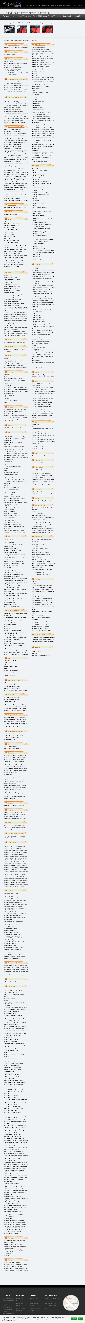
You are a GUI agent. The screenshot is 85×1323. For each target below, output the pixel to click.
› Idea (5, 470)
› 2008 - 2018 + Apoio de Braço (12, 672)
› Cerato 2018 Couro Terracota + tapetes (41, 448)
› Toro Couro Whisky (9, 511)
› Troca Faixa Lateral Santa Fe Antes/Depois (42, 351)
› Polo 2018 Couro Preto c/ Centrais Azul (15, 1103)
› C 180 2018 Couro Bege (37, 521)
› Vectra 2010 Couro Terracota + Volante (41, 157)
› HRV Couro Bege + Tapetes (38, 226)
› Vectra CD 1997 (35, 148)
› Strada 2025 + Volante (10, 504)
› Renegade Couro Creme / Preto (39, 400)
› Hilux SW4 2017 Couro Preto (12, 936)
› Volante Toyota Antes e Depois (12, 727)
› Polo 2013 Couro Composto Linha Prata (15, 1101)
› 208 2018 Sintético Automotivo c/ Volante (15, 661)
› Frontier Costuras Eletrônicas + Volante (41, 585)
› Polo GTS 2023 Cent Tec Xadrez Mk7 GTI (15, 1119)
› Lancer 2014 (34, 556)
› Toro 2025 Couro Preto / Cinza (12, 524)
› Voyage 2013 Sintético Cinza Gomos (14, 1220)
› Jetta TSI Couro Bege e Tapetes (13, 1069)
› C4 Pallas (7, 399)
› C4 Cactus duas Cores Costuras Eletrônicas (16, 389)
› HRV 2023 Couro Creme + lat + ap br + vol (42, 246)
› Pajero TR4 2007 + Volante (38, 572)
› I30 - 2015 (34, 336)
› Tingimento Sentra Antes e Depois (40, 617)
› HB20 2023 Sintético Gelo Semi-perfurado (42, 326)
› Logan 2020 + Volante (10, 791)
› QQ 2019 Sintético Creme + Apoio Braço (15, 367)
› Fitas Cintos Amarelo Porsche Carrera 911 (15, 103)
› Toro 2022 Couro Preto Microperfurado (14, 522)
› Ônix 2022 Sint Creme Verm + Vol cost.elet (42, 79)
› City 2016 (34, 190)
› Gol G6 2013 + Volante (10, 1041)
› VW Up (6, 1255)
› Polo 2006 (7, 1093)
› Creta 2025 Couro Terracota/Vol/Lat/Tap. (42, 285)
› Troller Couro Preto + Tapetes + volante (41, 415)
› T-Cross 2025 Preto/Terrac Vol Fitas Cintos (15, 1190)
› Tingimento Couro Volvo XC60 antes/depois (16, 884)
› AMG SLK (34, 509)
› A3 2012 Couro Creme (10, 227)
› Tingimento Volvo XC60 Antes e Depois (14, 882)
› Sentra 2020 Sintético (37, 615)
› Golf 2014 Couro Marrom (11, 1058)
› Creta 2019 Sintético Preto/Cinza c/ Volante (42, 272)
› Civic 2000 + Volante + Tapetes (39, 170)
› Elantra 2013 (34, 306)
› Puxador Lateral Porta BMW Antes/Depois (15, 312)
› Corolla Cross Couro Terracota (12, 915)
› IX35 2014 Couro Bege (37, 339)
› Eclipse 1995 (34, 546)
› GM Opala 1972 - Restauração (12, 148)
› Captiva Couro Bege (10, 624)
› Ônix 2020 (34, 75)
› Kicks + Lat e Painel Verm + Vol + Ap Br (41, 587)
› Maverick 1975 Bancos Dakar (12, 71)
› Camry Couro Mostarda (10, 924)
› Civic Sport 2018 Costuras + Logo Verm (41, 183)
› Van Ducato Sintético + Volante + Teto (14, 532)
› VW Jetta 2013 (8, 1252)
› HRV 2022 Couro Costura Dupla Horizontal (42, 245)
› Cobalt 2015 (7, 641)
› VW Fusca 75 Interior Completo (13, 196)
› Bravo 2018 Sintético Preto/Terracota (14, 446)
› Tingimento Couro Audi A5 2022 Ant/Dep (15, 847)
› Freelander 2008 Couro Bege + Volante (41, 475)
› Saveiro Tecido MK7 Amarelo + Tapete (14, 1127)
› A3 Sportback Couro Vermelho (12, 231)
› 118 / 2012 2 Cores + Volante (12, 279)
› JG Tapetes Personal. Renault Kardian (14, 838)
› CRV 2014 (34, 205)
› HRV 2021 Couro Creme (38, 243)
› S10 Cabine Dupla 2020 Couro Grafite (41, 112)
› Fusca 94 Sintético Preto (11, 1024)
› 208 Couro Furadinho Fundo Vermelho (41, 650)
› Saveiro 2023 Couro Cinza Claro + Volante (15, 1147)
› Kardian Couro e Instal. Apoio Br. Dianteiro (15, 779)
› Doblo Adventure (9, 463)
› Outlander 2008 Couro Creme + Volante (42, 565)
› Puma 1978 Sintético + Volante (12, 748)
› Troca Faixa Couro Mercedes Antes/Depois (16, 174)
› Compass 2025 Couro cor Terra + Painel (42, 387)
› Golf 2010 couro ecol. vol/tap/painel (14, 1054)
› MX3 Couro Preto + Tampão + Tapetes (41, 500)
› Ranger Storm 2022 (9, 597)
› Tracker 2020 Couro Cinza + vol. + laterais (42, 131)
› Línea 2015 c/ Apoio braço (11, 472)
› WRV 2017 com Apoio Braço (39, 260)
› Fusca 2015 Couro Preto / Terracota (14, 1030)
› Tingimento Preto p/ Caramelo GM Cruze (15, 178)
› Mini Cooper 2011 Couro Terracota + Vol (15, 296)
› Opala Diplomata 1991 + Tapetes (40, 86)
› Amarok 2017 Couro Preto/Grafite (13, 991)
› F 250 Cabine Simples (10, 604)
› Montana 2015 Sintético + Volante (40, 66)
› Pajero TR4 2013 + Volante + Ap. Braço (41, 574)
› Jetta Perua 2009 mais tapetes (12, 1067)
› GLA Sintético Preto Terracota (39, 515)
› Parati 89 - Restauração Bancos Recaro (15, 1121)
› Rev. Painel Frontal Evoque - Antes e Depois (43, 637)
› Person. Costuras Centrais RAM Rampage (15, 417)
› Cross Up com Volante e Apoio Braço (14, 1002)
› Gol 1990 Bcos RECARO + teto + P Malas (15, 1033)
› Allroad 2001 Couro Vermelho (12, 223)
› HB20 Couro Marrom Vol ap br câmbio (41, 325)
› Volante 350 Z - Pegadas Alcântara (40, 628)
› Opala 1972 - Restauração (38, 84)
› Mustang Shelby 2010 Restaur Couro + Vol (15, 580)
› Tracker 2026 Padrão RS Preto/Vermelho (42, 146)
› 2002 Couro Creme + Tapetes (39, 375)
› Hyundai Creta (8, 1242)
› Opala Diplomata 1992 (37, 88)
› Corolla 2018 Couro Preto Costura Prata (15, 908)
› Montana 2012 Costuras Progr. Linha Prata (42, 62)
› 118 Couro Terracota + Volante (12, 283)
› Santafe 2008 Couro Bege (38, 347)
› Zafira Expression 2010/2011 (39, 161)
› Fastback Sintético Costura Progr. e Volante (16, 457)
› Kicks (32, 608)
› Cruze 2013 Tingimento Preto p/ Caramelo (15, 650)
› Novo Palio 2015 (9, 494)
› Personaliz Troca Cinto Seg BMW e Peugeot (16, 118)
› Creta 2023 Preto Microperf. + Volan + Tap (42, 282)
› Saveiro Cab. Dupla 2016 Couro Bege (14, 1132)
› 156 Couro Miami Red (10, 214)
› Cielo (6, 358)
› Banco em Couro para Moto (12, 683)
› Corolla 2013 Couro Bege (11, 896)
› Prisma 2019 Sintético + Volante (39, 92)
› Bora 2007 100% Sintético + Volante (14, 994)
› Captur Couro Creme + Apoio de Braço (14, 759)
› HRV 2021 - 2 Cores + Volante (39, 241)
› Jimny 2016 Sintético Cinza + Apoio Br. (14, 814)
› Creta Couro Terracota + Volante (40, 297)
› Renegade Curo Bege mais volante (40, 397)
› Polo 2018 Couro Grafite (11, 1104)
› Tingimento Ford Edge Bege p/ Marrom (15, 600)
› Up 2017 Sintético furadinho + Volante (14, 1226)
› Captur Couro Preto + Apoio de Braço (14, 766)
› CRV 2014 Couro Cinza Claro (39, 207)
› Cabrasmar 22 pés (9, 54)
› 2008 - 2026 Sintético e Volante (12, 675)
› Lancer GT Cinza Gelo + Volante (40, 552)
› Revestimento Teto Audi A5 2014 (13, 170)
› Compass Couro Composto (38, 389)
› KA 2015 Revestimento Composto (13, 574)
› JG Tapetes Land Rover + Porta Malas (14, 836)
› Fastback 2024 (8, 459)
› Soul (32, 426)
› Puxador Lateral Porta (10, 311)
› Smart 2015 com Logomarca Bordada (14, 825)
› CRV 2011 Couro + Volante (38, 204)
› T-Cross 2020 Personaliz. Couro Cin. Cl (15, 1185)
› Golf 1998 (7, 1047)
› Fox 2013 (7, 1005)
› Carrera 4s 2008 (9, 703)
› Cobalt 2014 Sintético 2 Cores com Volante (16, 637)
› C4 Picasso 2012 (9, 395)
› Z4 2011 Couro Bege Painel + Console (14, 331)
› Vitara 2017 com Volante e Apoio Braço (15, 818)
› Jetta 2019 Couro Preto (10, 1073)
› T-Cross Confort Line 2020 (11, 1183)
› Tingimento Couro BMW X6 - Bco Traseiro (15, 848)
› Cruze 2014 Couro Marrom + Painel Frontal (16, 654)
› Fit (32, 209)
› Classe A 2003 (35, 511)
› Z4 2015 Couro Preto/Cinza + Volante (14, 335)
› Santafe (33, 345)
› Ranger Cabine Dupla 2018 (11, 595)
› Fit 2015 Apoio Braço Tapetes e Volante (41, 218)
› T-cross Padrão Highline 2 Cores (13, 1159)
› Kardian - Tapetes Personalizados (13, 781)
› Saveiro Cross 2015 (9, 1145)
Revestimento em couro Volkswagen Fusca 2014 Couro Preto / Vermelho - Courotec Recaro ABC (41, 16)
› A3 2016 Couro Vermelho (11, 242)
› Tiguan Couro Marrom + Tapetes (13, 1202)
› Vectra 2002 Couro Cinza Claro (39, 154)
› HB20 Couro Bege (36, 317)
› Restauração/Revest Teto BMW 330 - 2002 (16, 129)
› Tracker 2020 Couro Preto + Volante (41, 135)
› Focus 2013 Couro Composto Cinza (14, 561)
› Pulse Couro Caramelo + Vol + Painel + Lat (15, 481)
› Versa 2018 (34, 619)
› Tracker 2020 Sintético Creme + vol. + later (42, 137)
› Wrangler (34, 417)
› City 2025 (34, 198)
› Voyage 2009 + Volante (10, 1216)
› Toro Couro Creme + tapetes (12, 515)
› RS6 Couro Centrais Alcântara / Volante (15, 260)
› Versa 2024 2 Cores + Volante (39, 624)
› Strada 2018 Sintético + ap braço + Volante (16, 502)
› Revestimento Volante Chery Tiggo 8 (14, 365)
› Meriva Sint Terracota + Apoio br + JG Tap (42, 53)
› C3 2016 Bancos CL (10, 385)
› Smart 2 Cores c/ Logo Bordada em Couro (15, 827)
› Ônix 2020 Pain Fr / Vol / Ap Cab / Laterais (42, 77)
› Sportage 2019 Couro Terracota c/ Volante (42, 439)
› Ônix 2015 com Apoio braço (38, 71)
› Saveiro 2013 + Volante (10, 1144)
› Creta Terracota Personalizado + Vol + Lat (42, 304)
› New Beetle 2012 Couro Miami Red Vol (14, 1082)
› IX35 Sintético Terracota (37, 338)
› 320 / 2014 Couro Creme (11, 288)
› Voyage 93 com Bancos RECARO (13, 1215)
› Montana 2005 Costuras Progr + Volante (42, 58)
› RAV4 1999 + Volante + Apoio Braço (14, 941)
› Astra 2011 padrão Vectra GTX (12, 619)
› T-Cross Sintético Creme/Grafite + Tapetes (15, 1166)
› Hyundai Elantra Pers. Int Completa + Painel (16, 153)
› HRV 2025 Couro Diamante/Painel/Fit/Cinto (42, 252)
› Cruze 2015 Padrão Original (38, 47)
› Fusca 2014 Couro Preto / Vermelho (14, 1028)
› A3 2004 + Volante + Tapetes (12, 225)
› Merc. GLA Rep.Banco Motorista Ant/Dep (15, 721)
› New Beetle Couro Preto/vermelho (13, 1084)
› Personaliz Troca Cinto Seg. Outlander (14, 122)
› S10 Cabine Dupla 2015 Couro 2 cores (41, 111)
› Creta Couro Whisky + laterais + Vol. (41, 289)
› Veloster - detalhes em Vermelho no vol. (42, 354)
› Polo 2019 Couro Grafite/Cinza (12, 1112)
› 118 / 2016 (7, 281)
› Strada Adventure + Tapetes (12, 496)
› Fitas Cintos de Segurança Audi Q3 (13, 111)
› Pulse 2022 (7, 483)
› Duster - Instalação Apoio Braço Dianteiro (15, 770)
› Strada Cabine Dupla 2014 (11, 500)
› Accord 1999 (34, 168)
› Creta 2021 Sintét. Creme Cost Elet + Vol (42, 274)
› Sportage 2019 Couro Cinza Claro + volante (43, 441)
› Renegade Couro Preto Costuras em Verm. (42, 410)
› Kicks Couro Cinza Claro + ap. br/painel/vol (42, 595)
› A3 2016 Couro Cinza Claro (11, 240)
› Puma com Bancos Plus (11, 74)
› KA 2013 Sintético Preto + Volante (13, 572)
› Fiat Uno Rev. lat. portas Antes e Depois (15, 138)
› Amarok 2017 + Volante (10, 992)
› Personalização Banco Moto (12, 688)
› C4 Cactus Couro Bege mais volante (14, 384)
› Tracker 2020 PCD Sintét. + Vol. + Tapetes (42, 133)
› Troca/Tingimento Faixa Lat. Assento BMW (15, 965)
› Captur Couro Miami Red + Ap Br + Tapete (15, 765)
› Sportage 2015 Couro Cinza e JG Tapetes (42, 435)
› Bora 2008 (7, 996)
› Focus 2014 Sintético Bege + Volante (14, 563)
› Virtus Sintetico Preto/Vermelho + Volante (15, 1205)
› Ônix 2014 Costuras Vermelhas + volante (42, 70)
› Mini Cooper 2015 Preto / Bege (12, 299)
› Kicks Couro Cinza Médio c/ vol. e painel (42, 604)
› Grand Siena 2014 (9, 492)
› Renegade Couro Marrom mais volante (41, 404)
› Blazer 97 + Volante (9, 622)
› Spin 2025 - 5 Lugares (37, 107)
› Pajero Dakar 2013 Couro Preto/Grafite (41, 569)
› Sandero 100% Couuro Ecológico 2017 (14, 796)
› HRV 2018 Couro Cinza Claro (39, 235)
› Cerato (33, 445)
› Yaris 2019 (7, 953)
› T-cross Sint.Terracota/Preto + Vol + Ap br (15, 1162)
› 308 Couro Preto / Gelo (10, 666)
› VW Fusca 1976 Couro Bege (12, 198)
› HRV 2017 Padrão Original (38, 232)
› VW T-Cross (7, 1253)
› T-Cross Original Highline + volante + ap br (15, 1177)
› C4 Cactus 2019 (9, 393)
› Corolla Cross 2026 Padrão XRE (13, 923)
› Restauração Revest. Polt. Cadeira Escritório (16, 91)
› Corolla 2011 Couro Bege (11, 893)
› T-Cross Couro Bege (10, 1181)
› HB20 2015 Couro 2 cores (38, 319)
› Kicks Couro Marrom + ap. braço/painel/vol (42, 602)
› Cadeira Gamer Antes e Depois (12, 81)
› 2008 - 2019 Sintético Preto (11, 674)
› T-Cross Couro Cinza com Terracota (14, 1172)
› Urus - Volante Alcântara (37, 462)
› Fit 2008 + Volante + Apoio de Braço (41, 211)
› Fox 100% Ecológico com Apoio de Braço (15, 1007)
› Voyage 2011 (8, 1218)
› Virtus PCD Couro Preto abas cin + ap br (15, 1207)
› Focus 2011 (7, 559)
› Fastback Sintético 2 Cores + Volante (14, 455)
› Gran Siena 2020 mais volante (12, 466)
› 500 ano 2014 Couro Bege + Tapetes (14, 438)
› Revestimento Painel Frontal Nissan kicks (42, 643)
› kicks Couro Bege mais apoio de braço (41, 593)
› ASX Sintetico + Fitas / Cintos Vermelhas (42, 539)
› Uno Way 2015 (8, 528)
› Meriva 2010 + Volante (37, 55)
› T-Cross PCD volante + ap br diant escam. (15, 1175)
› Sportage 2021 (35, 443)
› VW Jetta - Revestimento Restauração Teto (16, 200)
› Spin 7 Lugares (35, 105)
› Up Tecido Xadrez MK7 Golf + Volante (14, 1230)
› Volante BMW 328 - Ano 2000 (12, 734)
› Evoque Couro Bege (36, 471)
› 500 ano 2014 (8, 440)
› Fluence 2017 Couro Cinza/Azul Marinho (15, 787)
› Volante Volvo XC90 (9, 739)
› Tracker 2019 (35, 126)
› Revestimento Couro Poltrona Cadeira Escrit (16, 93)
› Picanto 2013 (35, 424)
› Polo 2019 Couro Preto (10, 1114)
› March (33, 609)
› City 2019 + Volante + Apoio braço (40, 194)
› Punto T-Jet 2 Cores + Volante (12, 487)
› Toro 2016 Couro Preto (10, 513)
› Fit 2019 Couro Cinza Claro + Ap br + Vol (42, 224)
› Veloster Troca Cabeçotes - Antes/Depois (15, 187)
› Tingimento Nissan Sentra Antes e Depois (15, 873)
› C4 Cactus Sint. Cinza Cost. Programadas (15, 387)
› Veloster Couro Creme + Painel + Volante (42, 356)
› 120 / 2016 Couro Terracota (12, 284)
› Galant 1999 (34, 550)
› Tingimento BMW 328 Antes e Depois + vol (15, 314)
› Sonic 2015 (34, 99)
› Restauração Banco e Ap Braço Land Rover (16, 157)
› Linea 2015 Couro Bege (11, 474)
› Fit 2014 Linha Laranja (37, 215)
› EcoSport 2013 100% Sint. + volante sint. (15, 544)
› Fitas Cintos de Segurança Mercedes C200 (16, 113)
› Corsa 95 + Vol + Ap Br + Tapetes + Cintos (15, 645)
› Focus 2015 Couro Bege (11, 565)
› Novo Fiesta (7, 556)
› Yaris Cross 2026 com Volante (12, 958)
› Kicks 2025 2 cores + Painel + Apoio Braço (42, 606)
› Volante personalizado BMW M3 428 (14, 322)
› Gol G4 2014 (8, 1037)
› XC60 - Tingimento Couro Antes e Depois (15, 1268)
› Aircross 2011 (8, 374)
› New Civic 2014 (35, 254)
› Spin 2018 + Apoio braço (38, 101)
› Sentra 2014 (34, 613)
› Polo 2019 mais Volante (10, 1110)
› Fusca (6, 1017)
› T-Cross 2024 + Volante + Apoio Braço (14, 1188)
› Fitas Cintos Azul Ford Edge (12, 102)
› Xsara (6, 402)
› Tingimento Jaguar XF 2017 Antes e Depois (43, 376)
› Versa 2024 (34, 623)
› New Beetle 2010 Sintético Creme (13, 1080)
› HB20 (33, 313)
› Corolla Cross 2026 (9, 919)
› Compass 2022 (35, 385)
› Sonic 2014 (34, 98)
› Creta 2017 (34, 269)
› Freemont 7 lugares (9, 464)
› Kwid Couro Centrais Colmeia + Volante (15, 785)
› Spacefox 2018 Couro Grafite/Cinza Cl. (14, 1153)
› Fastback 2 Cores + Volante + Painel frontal (16, 448)
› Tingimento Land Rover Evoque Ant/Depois (16, 185)
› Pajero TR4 (34, 571)
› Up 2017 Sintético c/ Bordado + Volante (15, 1224)
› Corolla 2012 (8, 895)
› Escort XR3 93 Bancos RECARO (13, 550)
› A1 (5, 221)
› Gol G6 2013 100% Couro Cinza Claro (14, 1043)
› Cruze (6, 649)
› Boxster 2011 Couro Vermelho (12, 697)
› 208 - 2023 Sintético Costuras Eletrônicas (15, 662)
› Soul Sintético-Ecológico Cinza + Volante (42, 428)
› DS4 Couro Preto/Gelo (10, 400)
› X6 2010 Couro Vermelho (11, 324)
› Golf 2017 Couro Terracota (11, 1065)
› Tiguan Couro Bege (9, 1200)
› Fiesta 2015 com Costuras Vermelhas (14, 554)
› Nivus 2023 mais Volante (11, 1088)
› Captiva (6, 626)
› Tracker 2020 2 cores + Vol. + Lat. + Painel (42, 139)
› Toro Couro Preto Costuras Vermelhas (14, 519)
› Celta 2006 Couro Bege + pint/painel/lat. (15, 632)
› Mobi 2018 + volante (10, 476)
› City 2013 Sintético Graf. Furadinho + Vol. (42, 187)
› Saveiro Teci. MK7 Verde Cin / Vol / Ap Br (15, 1125)
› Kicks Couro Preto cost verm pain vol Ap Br (42, 589)
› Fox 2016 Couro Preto (10, 1013)
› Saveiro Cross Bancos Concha (12, 1134)
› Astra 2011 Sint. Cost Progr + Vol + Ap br (15, 617)
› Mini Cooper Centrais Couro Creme (14, 303)
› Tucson (33, 366)
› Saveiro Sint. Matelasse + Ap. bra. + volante (16, 1129)
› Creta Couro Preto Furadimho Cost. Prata (42, 298)
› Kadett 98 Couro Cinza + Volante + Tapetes (42, 51)
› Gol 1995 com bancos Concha (12, 67)
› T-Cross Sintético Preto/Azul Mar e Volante (15, 1157)
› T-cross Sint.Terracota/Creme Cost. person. (16, 1164)
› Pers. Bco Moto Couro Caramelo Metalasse (16, 690)
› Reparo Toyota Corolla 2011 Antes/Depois (15, 723)
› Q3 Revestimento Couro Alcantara (13, 257)
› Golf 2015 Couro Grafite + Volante (13, 1063)
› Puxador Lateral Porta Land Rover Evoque (42, 479)
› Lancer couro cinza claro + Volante (40, 554)
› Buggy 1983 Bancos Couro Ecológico (14, 135)
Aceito (74, 1318)
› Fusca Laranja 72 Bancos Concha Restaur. (16, 1019)
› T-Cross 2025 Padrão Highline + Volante (15, 1192)
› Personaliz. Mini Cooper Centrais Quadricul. (16, 307)
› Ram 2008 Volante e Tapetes (12, 419)
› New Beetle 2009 (9, 1078)
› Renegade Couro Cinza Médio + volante (42, 398)
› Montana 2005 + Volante (38, 60)
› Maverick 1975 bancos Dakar (12, 576)
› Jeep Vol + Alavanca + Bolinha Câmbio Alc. (15, 1246)
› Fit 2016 (33, 220)
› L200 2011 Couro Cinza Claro (39, 559)
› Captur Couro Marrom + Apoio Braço (14, 761)
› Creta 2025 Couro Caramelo (39, 283)
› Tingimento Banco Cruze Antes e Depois (15, 863)
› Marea (6, 468)
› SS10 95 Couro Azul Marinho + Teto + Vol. (42, 116)
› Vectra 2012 (34, 159)
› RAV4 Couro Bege (9, 939)
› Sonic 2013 (34, 96)
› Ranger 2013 (8, 591)
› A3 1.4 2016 (7, 238)
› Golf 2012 (7, 1056)
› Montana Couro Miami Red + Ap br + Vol (42, 56)
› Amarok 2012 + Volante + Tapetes (13, 989)
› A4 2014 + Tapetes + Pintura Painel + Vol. (15, 246)
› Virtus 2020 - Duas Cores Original (13, 1211)
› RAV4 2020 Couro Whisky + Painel (13, 947)
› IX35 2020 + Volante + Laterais (39, 343)
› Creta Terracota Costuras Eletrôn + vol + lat (42, 302)
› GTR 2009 (34, 581)
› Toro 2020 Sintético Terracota (12, 520)
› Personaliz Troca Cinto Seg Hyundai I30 (15, 116)
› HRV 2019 (34, 237)
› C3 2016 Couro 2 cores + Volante (13, 378)
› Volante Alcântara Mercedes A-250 (40, 532)
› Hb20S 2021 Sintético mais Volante (40, 311)
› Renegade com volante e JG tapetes (41, 408)
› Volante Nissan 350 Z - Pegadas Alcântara (15, 735)
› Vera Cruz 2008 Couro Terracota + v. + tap (42, 362)
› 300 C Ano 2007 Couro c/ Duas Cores (14, 349)
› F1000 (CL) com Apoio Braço (12, 606)
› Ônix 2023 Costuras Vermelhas (39, 83)
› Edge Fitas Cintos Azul (10, 552)
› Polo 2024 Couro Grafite (11, 1117)
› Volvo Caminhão (9, 1248)
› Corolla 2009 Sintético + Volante (13, 902)
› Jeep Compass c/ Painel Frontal (13, 1244)
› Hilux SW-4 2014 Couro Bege (12, 934)
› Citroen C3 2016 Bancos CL (12, 65)
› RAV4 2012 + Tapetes (10, 945)
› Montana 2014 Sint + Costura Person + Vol (42, 64)
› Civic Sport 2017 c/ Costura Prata (40, 181)
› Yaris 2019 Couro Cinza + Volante (13, 954)
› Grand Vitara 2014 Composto (12, 816)
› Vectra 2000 (34, 150)
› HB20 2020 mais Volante (38, 321)
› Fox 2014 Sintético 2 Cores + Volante (14, 1009)
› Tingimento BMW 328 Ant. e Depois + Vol (15, 852)
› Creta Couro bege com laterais (39, 295)
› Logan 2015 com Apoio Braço (12, 789)
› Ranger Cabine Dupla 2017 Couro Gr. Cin (15, 593)
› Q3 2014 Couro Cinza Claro (12, 253)
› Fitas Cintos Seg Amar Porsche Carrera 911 (16, 105)
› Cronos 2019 (8, 461)
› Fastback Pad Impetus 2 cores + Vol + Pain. (16, 453)
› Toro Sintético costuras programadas (14, 526)
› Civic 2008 (34, 172)
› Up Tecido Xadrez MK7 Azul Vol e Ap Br (15, 1228)
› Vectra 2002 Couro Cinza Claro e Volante (42, 152)
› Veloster (33, 358)
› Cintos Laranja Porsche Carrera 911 (14, 100)
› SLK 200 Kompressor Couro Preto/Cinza (42, 530)
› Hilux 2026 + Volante (10, 930)
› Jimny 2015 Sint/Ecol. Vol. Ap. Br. (13, 812)
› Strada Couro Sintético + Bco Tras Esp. (15, 498)
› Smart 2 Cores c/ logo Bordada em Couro (42, 524)
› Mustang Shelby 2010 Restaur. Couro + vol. (16, 165)
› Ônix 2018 (34, 73)
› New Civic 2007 (35, 256)
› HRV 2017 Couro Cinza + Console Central (42, 230)
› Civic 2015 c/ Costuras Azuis (39, 177)
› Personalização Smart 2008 (38, 526)
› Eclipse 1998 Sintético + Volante (39, 548)
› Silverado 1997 (35, 94)
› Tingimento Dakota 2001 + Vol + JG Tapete (16, 415)
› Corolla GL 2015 (9, 898)
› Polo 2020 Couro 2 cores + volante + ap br (15, 1116)
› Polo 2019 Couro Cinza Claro (12, 1106)
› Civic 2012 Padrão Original (38, 174)
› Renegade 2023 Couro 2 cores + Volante (42, 411)
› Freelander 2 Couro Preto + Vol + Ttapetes (42, 477)
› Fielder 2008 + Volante (10, 928)
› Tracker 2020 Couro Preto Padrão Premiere (43, 140)
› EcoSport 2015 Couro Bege (12, 548)
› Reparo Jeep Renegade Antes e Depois (15, 168)
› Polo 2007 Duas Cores (10, 1097)
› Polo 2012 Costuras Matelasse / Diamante (15, 1099)
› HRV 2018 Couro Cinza (37, 233)
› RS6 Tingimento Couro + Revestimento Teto (16, 262)
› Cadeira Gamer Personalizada (12, 83)
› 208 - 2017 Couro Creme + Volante (40, 655)
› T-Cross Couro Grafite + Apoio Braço (14, 1170)
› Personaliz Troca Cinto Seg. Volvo (13, 120)
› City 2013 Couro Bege (37, 189)
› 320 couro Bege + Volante (38, 492)
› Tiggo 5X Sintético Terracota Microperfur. (15, 362)
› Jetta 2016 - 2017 (9, 1071)
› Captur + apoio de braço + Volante (13, 763)
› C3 (5, 376)
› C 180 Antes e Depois (37, 513)
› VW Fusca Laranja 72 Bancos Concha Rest (16, 194)
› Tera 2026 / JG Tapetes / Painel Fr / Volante (16, 1155)
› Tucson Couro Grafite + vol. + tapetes (41, 367)
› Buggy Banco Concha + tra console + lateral (16, 137)
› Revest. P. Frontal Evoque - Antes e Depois (42, 470)
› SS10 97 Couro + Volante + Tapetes (40, 118)
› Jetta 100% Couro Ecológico (12, 1075)
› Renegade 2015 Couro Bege (39, 395)
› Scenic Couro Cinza (9, 798)
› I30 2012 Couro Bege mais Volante (40, 334)
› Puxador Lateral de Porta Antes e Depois (15, 176)
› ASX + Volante (35, 541)
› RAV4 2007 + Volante (10, 943)
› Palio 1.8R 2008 (8, 478)
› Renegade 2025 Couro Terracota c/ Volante (43, 413)
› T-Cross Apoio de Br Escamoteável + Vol (15, 1187)
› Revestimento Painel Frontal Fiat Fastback (42, 641)
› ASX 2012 (34, 543)
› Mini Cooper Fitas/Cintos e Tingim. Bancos (15, 115)
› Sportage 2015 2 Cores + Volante (40, 433)
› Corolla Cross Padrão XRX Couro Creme (15, 917)
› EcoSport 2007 (8, 539)
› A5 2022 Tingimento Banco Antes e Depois (15, 249)
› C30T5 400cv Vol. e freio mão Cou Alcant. (15, 1264)
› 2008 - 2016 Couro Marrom (12, 670)
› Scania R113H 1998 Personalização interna (16, 207)
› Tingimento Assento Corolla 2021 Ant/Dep (15, 880)
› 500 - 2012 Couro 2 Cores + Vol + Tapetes (15, 437)
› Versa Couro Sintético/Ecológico (39, 621)
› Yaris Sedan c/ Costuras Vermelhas (14, 951)
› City (32, 185)
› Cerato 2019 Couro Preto (38, 446)
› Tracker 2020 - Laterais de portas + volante (42, 129)
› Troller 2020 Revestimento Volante (13, 982)
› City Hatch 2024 (35, 200)
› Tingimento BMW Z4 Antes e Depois (14, 854)
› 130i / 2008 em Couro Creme (12, 286)
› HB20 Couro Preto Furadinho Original (41, 323)
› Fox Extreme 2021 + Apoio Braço (13, 1015)
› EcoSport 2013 (8, 546)
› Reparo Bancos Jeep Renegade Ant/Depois (43, 391)
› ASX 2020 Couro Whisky (37, 544)
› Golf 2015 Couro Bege (10, 1061)
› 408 (5, 668)
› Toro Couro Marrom (9, 517)
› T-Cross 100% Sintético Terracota (13, 1179)
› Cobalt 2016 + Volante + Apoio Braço (14, 643)
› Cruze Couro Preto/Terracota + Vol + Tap (15, 652)
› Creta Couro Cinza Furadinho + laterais (41, 291)
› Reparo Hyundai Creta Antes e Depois (14, 717)
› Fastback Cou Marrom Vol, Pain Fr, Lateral (15, 450)
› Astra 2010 (7, 615)
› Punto (6, 485)
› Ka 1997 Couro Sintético (11, 569)
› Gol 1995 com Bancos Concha (12, 1035)
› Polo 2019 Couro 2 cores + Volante (13, 1108)
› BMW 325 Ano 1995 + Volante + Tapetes (15, 133)
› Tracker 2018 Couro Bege (38, 124)
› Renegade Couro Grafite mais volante (41, 402)
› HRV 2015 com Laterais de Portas (40, 228)
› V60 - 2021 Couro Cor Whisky (12, 1262)
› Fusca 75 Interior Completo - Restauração (15, 1020)
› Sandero (7, 794)
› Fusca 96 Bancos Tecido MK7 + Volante (15, 1026)
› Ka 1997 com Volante (10, 570)
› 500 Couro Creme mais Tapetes (13, 442)
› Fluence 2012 (8, 774)
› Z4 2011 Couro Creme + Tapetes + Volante (16, 333)
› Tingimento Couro (9, 845)
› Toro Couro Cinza (9, 509)
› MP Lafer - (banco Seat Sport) (12, 69)
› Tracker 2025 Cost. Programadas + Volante (42, 142)
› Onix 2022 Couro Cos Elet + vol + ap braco (42, 81)
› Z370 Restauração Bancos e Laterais (41, 630)
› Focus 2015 (7, 567)
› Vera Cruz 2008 (35, 360)
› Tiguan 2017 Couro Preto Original (13, 1196)
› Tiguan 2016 (8, 1194)
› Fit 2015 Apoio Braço (37, 217)
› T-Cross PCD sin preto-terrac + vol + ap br (15, 1173)
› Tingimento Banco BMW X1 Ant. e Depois (15, 856)
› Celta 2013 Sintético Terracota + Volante (15, 634)
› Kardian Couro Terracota (11, 778)
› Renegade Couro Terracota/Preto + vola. (42, 393)
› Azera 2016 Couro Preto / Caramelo (41, 267)
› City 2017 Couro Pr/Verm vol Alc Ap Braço (42, 192)
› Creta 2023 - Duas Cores (38, 280)
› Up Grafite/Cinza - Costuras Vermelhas (14, 1222)
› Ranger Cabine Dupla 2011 (11, 587)
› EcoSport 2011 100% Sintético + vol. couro (15, 541)
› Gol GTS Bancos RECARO (11, 1050)
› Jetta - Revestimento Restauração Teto (15, 1076)
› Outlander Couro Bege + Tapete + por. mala (43, 563)
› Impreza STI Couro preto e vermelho (14, 805)
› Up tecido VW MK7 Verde (11, 1233)
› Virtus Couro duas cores (11, 1203)
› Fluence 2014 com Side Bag (12, 776)
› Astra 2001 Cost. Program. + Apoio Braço (15, 613)
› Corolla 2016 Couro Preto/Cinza (13, 906)
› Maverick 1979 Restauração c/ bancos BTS (16, 72)
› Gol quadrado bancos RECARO (13, 1032)
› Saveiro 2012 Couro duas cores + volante (15, 1142)
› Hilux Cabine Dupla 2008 (11, 932)
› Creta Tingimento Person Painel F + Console (43, 287)
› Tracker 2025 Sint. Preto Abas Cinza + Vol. (42, 144)
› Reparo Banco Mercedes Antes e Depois (15, 159)
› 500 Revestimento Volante (11, 435)
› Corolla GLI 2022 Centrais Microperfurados (16, 910)
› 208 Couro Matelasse (37, 652)
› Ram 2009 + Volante (10, 421)
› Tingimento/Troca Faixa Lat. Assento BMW (15, 318)
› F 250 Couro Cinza (9, 602)
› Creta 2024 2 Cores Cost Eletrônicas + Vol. (42, 276)
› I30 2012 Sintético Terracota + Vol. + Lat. (42, 332)
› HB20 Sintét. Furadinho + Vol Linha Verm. (42, 310)
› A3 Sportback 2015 (9, 236)
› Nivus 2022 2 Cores (9, 1086)
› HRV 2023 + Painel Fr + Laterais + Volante (42, 250)
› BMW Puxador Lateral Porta (12, 131)
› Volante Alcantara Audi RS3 (11, 266)
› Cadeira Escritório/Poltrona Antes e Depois (15, 89)
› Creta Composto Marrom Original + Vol (41, 293)
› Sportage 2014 (35, 432)
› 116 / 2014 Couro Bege (10, 277)
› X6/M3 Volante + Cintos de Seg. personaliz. (16, 327)
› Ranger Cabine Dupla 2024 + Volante (14, 598)
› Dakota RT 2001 (9, 413)
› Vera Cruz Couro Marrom (38, 364)
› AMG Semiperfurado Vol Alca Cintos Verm (42, 508)
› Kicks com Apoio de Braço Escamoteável (42, 600)
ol (26, 904)
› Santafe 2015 (35, 349)
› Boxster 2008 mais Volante (11, 699)
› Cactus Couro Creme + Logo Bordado (14, 380)
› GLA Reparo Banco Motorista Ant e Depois (42, 517)
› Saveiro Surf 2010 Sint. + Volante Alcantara (16, 1140)
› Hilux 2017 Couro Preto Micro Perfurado (15, 938)
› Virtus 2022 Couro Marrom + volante (14, 1213)
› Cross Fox (7, 1000)
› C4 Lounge (7, 397)
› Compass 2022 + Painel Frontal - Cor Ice (42, 383)
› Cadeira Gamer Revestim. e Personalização (16, 85)
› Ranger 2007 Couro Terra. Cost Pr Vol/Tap (15, 582)
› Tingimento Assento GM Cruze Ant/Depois (42, 120)
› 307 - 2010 (7, 664)
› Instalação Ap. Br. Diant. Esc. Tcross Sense (16, 47)
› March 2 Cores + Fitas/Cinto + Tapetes (41, 611)
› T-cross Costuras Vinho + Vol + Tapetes (15, 1160)
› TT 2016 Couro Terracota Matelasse (14, 264)
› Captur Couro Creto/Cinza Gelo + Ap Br (15, 755)
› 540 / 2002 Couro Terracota (12, 290)
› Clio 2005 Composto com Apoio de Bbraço (15, 768)
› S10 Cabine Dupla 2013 (37, 109)
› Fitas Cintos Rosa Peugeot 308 (12, 109)
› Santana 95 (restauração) (11, 1149)
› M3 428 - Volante (9, 292)
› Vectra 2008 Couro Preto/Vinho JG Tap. (41, 155)
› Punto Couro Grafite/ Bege (11, 489)
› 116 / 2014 (7, 275)
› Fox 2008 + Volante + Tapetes (12, 1004)
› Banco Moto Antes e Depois (12, 686)
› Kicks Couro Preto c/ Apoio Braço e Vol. (41, 598)
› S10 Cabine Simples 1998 (38, 114)
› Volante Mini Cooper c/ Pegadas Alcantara (15, 320)
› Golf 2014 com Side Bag (11, 1060)
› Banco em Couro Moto (10, 684)
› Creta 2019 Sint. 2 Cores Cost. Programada (43, 270)
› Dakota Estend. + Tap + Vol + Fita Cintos (15, 409)
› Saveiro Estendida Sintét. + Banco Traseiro (16, 1131)
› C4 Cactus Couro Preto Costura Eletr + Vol (15, 382)
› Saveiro (6, 1123)
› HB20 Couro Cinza (36, 315)
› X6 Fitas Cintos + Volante (11, 329)
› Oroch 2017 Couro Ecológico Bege (13, 793)
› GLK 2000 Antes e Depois (38, 519)
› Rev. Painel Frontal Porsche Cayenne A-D (42, 639)
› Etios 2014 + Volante (10, 926)
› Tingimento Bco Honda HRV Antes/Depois (42, 258)
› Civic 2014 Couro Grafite (38, 176)
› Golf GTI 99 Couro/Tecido (11, 1048)
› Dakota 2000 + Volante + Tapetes (13, 411)
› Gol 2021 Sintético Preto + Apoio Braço (14, 1045)
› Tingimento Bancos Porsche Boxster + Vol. (15, 183)
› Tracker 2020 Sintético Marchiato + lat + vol (42, 127)
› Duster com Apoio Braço (11, 772)
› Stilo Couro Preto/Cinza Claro (12, 507)
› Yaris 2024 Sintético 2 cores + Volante (14, 956)
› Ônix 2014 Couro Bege (37, 68)
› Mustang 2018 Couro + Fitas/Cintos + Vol (15, 578)
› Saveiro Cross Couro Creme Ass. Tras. (14, 1138)
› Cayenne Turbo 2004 (10, 701)
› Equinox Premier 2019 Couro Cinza (40, 49)
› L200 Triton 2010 (36, 558)
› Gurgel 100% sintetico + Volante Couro (14, 152)
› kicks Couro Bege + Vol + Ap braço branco (42, 591)
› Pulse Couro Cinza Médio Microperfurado (15, 479)
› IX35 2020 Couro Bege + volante (40, 341)
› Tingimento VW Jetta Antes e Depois (14, 181)
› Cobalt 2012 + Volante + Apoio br (13, 635)
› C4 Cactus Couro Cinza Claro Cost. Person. (16, 391)
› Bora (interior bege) (9, 998)
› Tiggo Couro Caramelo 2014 (12, 363)
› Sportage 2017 (35, 437)
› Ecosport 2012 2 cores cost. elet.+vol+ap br (16, 542)
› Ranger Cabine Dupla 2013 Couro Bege (15, 589)
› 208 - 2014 (34, 653)
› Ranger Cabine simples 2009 (12, 585)
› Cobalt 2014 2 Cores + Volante (12, 639)
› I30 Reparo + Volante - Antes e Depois (41, 330)
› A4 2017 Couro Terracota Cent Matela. (14, 247)
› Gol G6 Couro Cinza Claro (11, 1039)
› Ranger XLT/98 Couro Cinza (12, 584)
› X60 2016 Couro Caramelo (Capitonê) (41, 493)
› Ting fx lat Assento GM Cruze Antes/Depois (16, 140)
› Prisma (33, 90)
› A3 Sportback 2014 (9, 234)
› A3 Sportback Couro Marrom (12, 232)
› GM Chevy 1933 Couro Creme (12, 146)
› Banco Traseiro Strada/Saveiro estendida (15, 63)
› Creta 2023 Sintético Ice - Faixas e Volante (42, 278)
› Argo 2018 (7, 444)
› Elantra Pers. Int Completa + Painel (40, 308)
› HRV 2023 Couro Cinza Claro (39, 248)
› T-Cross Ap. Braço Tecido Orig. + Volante (15, 1168)
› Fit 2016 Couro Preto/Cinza (38, 222)
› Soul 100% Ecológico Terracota (39, 430)
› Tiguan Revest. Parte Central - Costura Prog (16, 1198)
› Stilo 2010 (7, 506)
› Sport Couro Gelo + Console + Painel (41, 484)
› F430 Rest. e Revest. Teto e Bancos (14, 428)
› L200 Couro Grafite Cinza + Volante (40, 561)
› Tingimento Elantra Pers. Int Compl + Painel (16, 860)
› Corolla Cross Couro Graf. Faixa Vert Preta (16, 913)
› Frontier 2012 (35, 583)
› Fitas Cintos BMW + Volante (12, 107)
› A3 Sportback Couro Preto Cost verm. (14, 244)
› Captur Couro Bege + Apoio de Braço (14, 757)
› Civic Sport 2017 (35, 179)
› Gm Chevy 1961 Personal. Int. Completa (15, 150)
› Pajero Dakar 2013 (36, 567)
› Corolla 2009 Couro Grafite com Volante (15, 900)
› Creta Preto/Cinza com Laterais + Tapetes (42, 300)
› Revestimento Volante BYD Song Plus (14, 342)
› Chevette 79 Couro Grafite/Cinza (13, 144)
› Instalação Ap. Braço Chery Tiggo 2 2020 (15, 360)
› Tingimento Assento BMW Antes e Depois (15, 180)
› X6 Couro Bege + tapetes (11, 325)
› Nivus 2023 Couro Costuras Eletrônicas (15, 1089)
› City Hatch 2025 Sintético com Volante (41, 202)
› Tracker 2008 (35, 122)
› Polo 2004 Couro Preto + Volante (13, 1091)
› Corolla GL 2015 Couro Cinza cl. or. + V (15, 904)
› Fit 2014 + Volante (36, 213)
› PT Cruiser (7, 351)
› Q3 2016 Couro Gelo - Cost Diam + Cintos (15, 255)
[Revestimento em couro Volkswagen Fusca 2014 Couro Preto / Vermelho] (9, 32)
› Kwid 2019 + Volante (10, 783)
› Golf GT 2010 (8, 1052)
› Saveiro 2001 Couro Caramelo (12, 1136)
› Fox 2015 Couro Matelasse (11, 1011)
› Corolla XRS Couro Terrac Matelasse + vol (15, 911)
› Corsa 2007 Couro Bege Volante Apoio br (15, 647)
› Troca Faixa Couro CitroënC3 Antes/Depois (16, 172)
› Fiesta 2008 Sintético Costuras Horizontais (15, 557)
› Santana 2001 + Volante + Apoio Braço (14, 1151)
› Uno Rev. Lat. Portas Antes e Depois (14, 530)
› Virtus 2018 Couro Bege (11, 1209)
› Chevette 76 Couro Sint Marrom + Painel (15, 142)
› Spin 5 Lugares (35, 103)
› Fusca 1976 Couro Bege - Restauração (15, 1022)
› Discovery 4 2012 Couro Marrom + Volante (42, 473)
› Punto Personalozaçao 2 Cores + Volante (15, 491)
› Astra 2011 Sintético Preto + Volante (14, 621)
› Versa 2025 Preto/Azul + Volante (40, 626)
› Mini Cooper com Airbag (11, 301)
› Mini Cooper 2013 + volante (12, 297)
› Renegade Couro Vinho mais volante (41, 406)
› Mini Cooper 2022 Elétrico (11, 305)
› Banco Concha (8, 61)
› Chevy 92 (7, 628)
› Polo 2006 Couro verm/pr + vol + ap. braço (15, 1095)
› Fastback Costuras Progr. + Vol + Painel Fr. (16, 451)
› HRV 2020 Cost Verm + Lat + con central (42, 239)
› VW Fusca (7, 193)
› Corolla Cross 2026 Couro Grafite (13, 921)
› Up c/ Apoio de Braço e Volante (12, 1231)
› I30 (32, 328)
